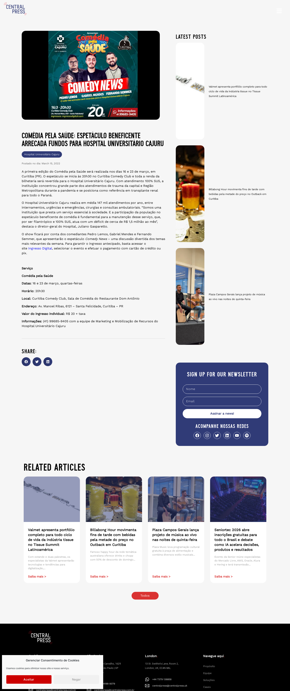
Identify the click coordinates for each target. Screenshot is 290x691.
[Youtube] (236, 435)
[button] (26, 361)
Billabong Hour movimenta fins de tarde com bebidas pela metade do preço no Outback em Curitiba (237, 194)
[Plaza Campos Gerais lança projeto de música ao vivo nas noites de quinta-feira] (190, 296)
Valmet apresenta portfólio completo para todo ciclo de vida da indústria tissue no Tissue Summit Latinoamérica (238, 91)
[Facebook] (197, 435)
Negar (76, 679)
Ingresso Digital (40, 248)
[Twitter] (217, 435)
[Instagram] (207, 435)
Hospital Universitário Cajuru (41, 154)
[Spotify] (246, 435)
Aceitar (28, 679)
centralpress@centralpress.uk (169, 685)
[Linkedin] (227, 435)
